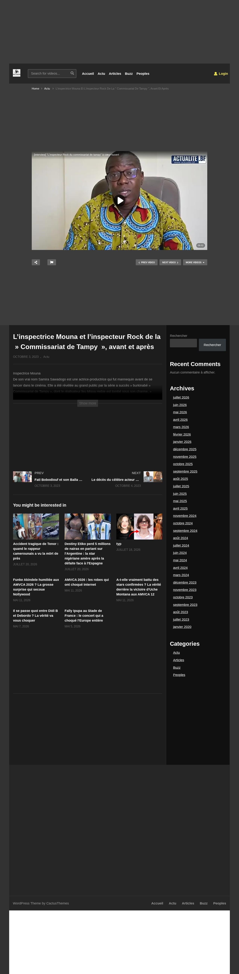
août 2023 (180, 612)
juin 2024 (180, 553)
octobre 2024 (183, 523)
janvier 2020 (182, 627)
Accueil (88, 74)
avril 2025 (180, 508)
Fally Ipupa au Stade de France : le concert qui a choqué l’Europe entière (84, 615)
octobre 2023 (183, 597)
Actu (101, 74)
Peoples (142, 74)
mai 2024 (180, 560)
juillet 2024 (181, 545)
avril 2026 (180, 420)
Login (223, 74)
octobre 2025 (183, 464)
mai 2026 (180, 412)
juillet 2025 (181, 486)
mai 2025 (180, 501)
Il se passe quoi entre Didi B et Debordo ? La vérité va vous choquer (35, 615)
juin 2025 (180, 494)
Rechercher (178, 336)
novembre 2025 (184, 457)
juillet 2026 (181, 397)
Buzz (129, 74)
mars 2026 (181, 427)
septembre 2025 (185, 471)
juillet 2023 (181, 619)
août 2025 (180, 479)
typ (118, 544)
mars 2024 (181, 575)
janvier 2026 (182, 442)
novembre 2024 (184, 516)
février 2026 (182, 434)
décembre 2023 (184, 582)
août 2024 (180, 538)
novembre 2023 (184, 590)
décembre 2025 (184, 449)
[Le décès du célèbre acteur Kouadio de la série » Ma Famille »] (126, 483)
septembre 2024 (185, 531)
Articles (115, 74)
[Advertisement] (119, 32)
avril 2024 (180, 568)
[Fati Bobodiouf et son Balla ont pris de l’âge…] (48, 483)
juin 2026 (180, 405)
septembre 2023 (185, 605)
